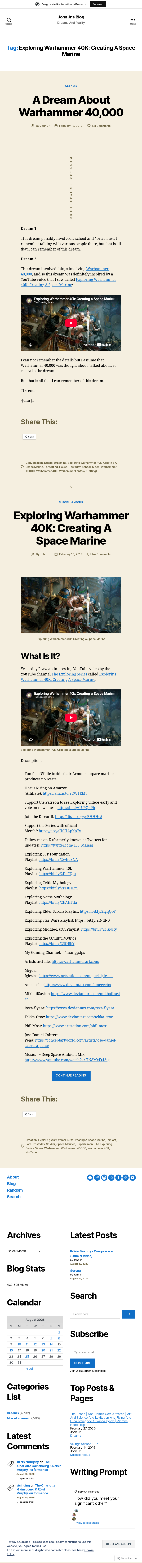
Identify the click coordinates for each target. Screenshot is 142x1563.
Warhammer (52, 1148)
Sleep (96, 467)
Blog (11, 1183)
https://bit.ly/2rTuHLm (58, 888)
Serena (75, 1270)
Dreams (71, 86)
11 (27, 1344)
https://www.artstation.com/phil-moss (75, 1026)
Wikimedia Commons (71, 196)
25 (27, 1356)
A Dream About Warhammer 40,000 (71, 106)
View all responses (87, 1522)
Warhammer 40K (47, 471)
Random (15, 1190)
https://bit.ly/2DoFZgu (57, 874)
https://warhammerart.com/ (75, 961)
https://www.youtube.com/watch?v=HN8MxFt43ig (67, 1060)
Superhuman (85, 1144)
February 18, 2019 (70, 125)
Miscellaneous (71, 502)
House (63, 467)
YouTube (31, 1152)
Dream (48, 462)
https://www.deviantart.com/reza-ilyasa (80, 1008)
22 (59, 1350)
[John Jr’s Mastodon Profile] (104, 1178)
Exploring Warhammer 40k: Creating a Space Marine (71, 639)
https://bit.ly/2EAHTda (58, 902)
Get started (98, 4)
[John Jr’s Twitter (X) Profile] (125, 1178)
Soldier (50, 1144)
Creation (31, 1140)
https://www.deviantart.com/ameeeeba (78, 985)
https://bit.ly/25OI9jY (56, 943)
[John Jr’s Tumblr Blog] (118, 1178)
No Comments (101, 125)
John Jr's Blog (71, 17)
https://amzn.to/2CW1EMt (65, 793)
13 (43, 1344)
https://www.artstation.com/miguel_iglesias (76, 976)
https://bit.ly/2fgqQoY (98, 911)
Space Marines (65, 1144)
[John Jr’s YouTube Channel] (133, 1178)
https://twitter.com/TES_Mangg (67, 845)
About (13, 1177)
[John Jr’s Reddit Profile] (111, 1178)
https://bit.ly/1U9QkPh (76, 808)
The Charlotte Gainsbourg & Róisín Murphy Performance (38, 1466)
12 (35, 1344)
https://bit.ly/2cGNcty (99, 929)
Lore (29, 1144)
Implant (111, 1140)
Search (13, 1196)
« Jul (29, 1368)
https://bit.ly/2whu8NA (58, 859)
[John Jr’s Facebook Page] (90, 1178)
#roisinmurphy (28, 1462)
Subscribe (82, 1363)
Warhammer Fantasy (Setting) (78, 471)
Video (39, 1148)
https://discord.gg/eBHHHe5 (78, 816)
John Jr (44, 125)
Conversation (34, 462)
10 (19, 1344)
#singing (23, 1485)
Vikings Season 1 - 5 (84, 1444)
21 (51, 1350)
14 (51, 1344)
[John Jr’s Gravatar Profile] (97, 1178)
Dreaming (60, 462)
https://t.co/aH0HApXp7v (60, 831)
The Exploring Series (69, 674)
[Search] (128, 1314)
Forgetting (51, 467)
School (86, 467)
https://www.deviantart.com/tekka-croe (79, 1017)
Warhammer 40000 (73, 1148)
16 (11, 1350)
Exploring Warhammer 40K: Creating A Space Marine (71, 528)
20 (43, 1350)
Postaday (75, 467)
